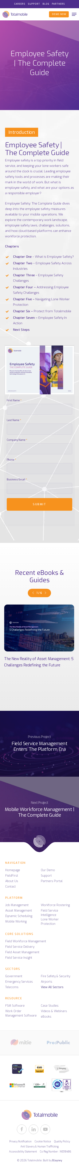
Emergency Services (19, 982)
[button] (74, 14)
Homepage (12, 870)
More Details (39, 628)
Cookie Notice (43, 1141)
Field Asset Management (22, 952)
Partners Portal (52, 881)
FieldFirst (11, 876)
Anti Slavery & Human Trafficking (39, 1146)
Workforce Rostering (55, 905)
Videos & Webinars (54, 1011)
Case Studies (50, 1006)
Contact (10, 887)
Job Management (17, 905)
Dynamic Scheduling (18, 916)
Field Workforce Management (25, 941)
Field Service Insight (18, 958)
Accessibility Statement (23, 1151)
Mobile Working (16, 922)
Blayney (57, 1160)
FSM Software (15, 1006)
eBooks (46, 1017)
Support (46, 876)
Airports (46, 982)
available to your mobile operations (31, 214)
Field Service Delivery (19, 947)
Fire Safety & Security (55, 976)
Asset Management (18, 911)
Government (13, 976)
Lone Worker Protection (50, 921)
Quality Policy (62, 1141)
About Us (11, 881)
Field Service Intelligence (49, 913)
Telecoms (12, 987)
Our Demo (48, 870)
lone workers (51, 166)
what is (55, 182)
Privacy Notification (20, 1141)
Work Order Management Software (21, 1013)
